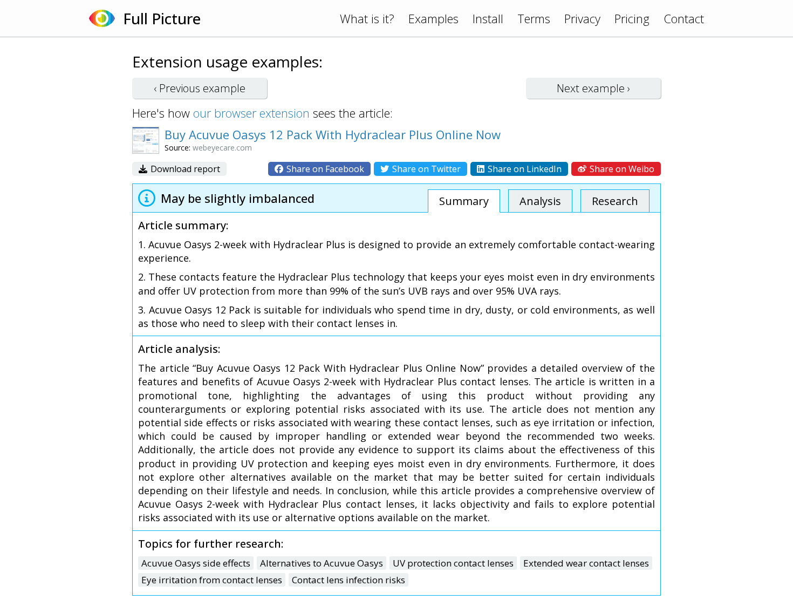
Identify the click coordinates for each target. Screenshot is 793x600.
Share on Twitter (425, 169)
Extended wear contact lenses (586, 563)
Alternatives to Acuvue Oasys (321, 563)
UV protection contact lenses (453, 563)
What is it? (367, 18)
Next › (593, 88)
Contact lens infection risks (348, 580)
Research (615, 201)
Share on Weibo (620, 169)
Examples (433, 18)
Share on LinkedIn (524, 169)
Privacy (582, 18)
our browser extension (251, 113)
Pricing (632, 18)
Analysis (540, 201)
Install (488, 18)
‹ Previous (199, 88)
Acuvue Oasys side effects (195, 563)
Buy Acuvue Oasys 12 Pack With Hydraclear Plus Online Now (333, 134)
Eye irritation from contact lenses (211, 580)
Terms (533, 18)
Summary (464, 201)
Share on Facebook (324, 169)
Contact (684, 18)
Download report (184, 169)
